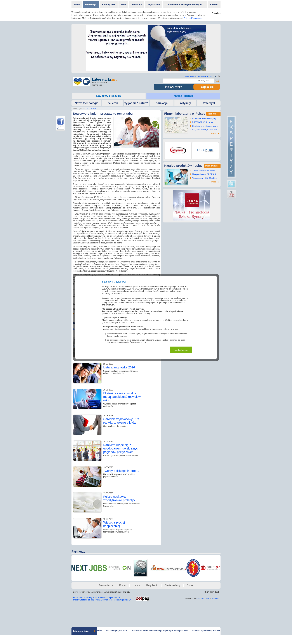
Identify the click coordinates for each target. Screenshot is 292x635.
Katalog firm (108, 4)
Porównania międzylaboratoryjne (185, 4)
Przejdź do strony (181, 350)
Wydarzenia (154, 4)
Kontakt (214, 4)
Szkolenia (137, 4)
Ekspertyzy (231, 147)
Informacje (90, 4)
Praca (123, 4)
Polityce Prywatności (193, 18)
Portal (77, 4)
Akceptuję (216, 13)
